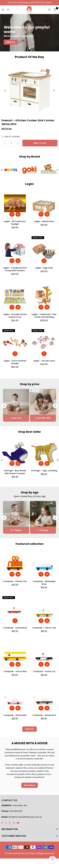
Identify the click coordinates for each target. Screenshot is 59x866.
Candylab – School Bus (15, 671)
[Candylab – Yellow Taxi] (44, 609)
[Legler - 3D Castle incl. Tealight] (15, 203)
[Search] (8, 9)
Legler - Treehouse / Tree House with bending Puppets (44, 315)
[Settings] (49, 9)
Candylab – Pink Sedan (14, 715)
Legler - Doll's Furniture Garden (15, 362)
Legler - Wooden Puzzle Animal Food (15, 315)
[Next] (53, 90)
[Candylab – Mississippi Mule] (44, 563)
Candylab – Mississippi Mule (44, 582)
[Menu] (3, 9)
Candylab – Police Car (44, 671)
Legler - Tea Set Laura (44, 360)
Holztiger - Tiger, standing (44, 470)
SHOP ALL (29, 729)
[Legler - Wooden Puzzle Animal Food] (15, 296)
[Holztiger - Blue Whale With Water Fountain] (15, 452)
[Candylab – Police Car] (44, 653)
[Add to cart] (18, 214)
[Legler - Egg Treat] (44, 249)
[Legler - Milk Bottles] (44, 203)
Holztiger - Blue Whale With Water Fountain (15, 472)
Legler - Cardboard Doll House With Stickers (15, 269)
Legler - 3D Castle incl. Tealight (15, 222)
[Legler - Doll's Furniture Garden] (15, 342)
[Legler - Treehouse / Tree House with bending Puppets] (44, 296)
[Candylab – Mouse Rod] (44, 697)
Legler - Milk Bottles (44, 221)
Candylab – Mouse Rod (44, 715)
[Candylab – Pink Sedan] (15, 697)
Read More (29, 785)
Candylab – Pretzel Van (15, 581)
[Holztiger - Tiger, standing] (44, 452)
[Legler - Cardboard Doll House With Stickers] (15, 249)
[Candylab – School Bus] (15, 653)
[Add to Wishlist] (12, 214)
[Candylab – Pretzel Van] (15, 563)
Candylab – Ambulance (15, 627)
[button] (54, 9)
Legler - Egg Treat (44, 268)
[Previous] (5, 90)
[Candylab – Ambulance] (15, 609)
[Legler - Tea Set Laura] (44, 342)
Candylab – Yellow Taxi (44, 627)
